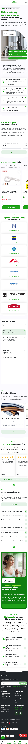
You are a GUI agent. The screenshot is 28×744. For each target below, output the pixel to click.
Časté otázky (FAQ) (19, 698)
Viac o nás (14, 606)
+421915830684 (18, 707)
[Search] (26, 2)
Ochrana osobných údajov (6, 696)
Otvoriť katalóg (13, 230)
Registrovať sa (18, 695)
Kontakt (16, 702)
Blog (16, 700)
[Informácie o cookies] (3, 737)
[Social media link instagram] (20, 713)
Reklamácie (3, 698)
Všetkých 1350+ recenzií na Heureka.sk (14, 479)
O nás (16, 697)
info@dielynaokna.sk (19, 709)
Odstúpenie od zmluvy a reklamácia (6, 700)
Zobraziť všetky (13, 432)
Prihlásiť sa (17, 693)
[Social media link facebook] (16, 713)
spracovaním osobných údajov (18, 686)
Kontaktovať (14, 504)
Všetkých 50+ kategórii (14, 152)
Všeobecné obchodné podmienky (5, 694)
